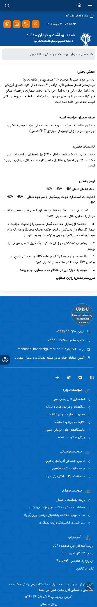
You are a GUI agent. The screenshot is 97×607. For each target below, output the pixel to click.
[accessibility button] (5, 360)
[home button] (78, 5)
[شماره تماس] (26, 24)
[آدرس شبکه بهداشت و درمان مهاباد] (35, 24)
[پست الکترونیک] (17, 24)
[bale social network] (78, 377)
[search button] (7, 5)
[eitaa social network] (90, 377)
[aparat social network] (67, 377)
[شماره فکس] (7, 24)
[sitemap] (55, 377)
